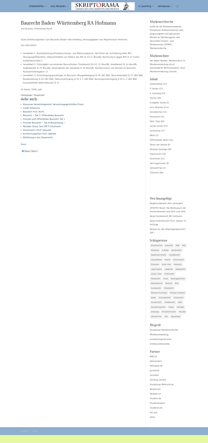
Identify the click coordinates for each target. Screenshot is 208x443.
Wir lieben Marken (159, 60)
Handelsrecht (174, 255)
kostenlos (177, 264)
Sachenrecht (156, 288)
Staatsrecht (179, 298)
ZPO (166, 317)
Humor (153, 98)
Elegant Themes (42, 439)
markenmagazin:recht (160, 339)
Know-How (166, 264)
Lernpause (164, 6)
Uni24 (152, 417)
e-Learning (145, 6)
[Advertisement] (168, 185)
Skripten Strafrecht (159, 293)
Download (39, 95)
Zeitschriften (156, 168)
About (35, 431)
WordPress (70, 439)
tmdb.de (154, 26)
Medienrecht (181, 269)
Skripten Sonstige (158, 149)
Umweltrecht (156, 302)
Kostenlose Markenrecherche (164, 30)
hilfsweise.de (156, 366)
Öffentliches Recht (43, 29)
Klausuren (155, 116)
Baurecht (169, 245)
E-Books (154, 88)
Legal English (156, 269)
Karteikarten (156, 112)
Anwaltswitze (156, 245)
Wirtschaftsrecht (169, 312)
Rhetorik (168, 283)
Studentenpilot (157, 403)
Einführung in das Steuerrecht (38, 137)
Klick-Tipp (155, 121)
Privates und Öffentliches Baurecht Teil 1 (44, 119)
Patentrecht (169, 274)
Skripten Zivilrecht (177, 293)
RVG (176, 283)
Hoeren (167, 260)
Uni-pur (153, 412)
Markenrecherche (158, 48)
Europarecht (176, 250)
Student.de (155, 398)
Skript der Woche (158, 144)
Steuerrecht (155, 154)
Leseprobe (169, 269)
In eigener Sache (158, 102)
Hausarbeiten (156, 260)
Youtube (182, 312)
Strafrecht (155, 158)
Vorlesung (155, 312)
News (152, 135)
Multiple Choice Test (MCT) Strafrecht (42, 126)
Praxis (165, 279)
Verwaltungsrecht (158, 307)
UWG (180, 302)
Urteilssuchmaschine (160, 344)
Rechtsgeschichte (178, 279)
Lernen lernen (156, 126)
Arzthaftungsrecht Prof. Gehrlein (39, 133)
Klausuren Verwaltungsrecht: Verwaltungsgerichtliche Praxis (53, 104)
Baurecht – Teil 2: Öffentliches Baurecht (43, 115)
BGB (177, 245)
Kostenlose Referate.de (162, 384)
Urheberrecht (170, 302)
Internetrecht (178, 260)
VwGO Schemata (31, 108)
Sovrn (23, 144)
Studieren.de (156, 408)
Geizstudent (156, 361)
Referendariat (156, 283)
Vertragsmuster (158, 163)
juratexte (154, 370)
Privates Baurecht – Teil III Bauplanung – (44, 122)
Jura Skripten (58, 6)
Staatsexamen (165, 298)
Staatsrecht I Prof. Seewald (37, 130)
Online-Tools (156, 274)
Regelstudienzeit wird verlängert (166, 203)
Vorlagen (180, 307)
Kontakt (24, 431)
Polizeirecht (155, 279)
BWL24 (153, 356)
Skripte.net (155, 389)
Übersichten (175, 317)
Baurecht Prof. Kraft (33, 111)
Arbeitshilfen (36, 6)
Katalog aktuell (158, 380)
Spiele (153, 298)
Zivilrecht (154, 172)
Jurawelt (154, 375)
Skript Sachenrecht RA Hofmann (166, 216)
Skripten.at (155, 394)
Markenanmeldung (159, 71)
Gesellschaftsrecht (158, 255)
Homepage (26, 95)
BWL (184, 245)
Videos (171, 307)
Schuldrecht (169, 288)
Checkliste (155, 250)
